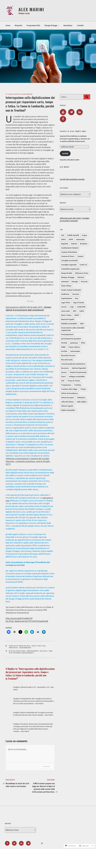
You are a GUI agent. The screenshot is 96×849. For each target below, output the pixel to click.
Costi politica (39, 646)
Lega (72, 307)
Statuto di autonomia (78, 372)
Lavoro (64, 307)
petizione (74, 343)
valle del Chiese (67, 402)
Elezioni (81, 277)
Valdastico (81, 398)
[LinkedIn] (79, 112)
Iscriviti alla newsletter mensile (72, 179)
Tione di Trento (73, 381)
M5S (74, 311)
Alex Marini (31, 9)
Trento (83, 389)
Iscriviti (65, 153)
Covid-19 (83, 265)
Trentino (77, 385)
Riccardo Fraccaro (68, 355)
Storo (63, 376)
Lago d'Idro (65, 303)
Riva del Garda (67, 360)
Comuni (80, 256)
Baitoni (74, 244)
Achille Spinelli (73, 235)
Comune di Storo (67, 256)
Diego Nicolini (66, 273)
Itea (76, 298)
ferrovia (84, 281)
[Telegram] (71, 112)
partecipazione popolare (71, 339)
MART (76, 315)
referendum (75, 351)
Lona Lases (65, 311)
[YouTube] (63, 112)
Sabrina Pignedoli (79, 368)
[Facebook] (63, 119)
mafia (81, 311)
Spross (64, 372)
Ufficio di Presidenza (69, 393)
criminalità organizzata (70, 269)
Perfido (64, 343)
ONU (82, 324)
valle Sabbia (81, 402)
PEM (50, 651)
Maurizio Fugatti (67, 319)
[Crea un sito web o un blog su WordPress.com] (42, 843)
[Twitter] (14, 843)
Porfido (64, 351)
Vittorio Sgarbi (67, 406)
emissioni (65, 281)
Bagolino (64, 244)
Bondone (83, 244)
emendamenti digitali (37, 651)
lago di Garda (78, 303)
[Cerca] (86, 96)
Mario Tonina (66, 315)
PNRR (63, 347)
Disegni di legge (50, 25)
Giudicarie (65, 294)
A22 (62, 235)
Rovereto (65, 368)
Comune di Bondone (69, 252)
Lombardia (81, 307)
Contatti (80, 25)
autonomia (80, 239)
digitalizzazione (17, 651)
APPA (71, 239)
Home (8, 25)
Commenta (46, 766)
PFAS (83, 343)
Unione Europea (67, 398)
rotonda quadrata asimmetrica (73, 364)
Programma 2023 (33, 25)
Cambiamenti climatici (69, 248)
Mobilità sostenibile (69, 324)
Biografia (18, 25)
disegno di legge (67, 277)
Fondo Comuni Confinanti (71, 290)
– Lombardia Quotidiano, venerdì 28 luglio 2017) (28, 461)
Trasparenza (25, 647)
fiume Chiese (66, 286)
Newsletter (67, 25)
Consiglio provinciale (19, 646)
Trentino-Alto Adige (69, 389)
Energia (75, 281)
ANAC (63, 239)
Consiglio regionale (69, 265)
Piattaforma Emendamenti (21, 653)
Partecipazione (67, 334)
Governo (75, 294)
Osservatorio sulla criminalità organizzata (72, 329)
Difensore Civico (81, 273)
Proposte (13, 647)
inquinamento (66, 298)
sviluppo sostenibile (77, 376)
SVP (62, 381)
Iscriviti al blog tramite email (73, 131)
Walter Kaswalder (68, 410)
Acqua (84, 235)
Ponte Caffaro (74, 347)
